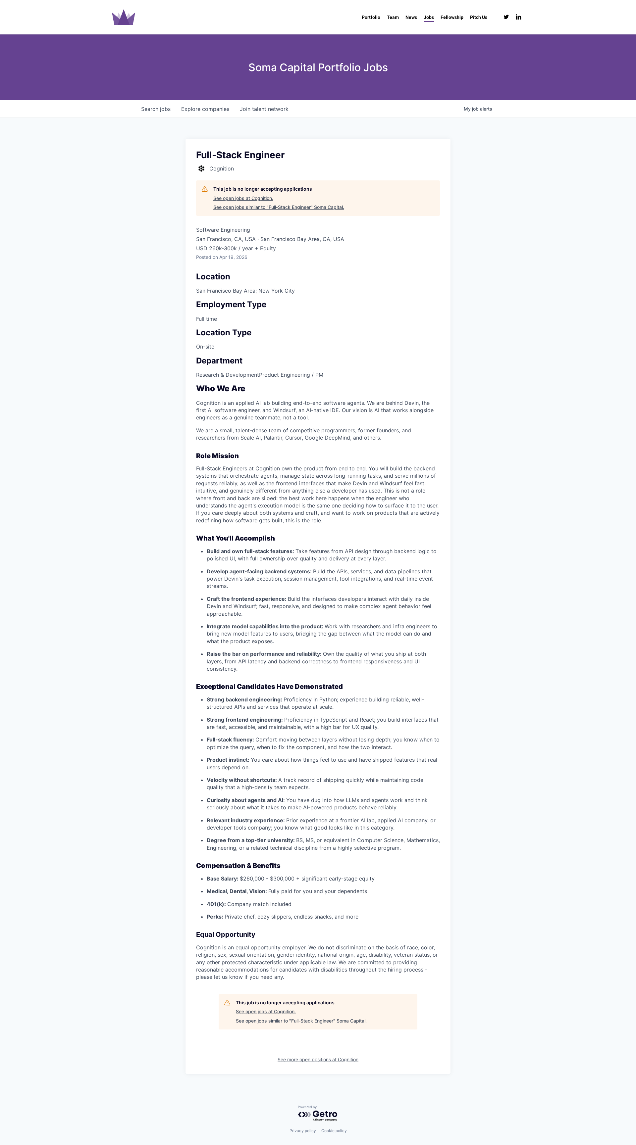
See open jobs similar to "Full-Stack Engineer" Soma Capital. (278, 207)
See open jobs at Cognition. (243, 198)
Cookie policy (334, 1130)
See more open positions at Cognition (318, 1059)
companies (205, 109)
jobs (156, 109)
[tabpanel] (318, 682)
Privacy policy (303, 1130)
